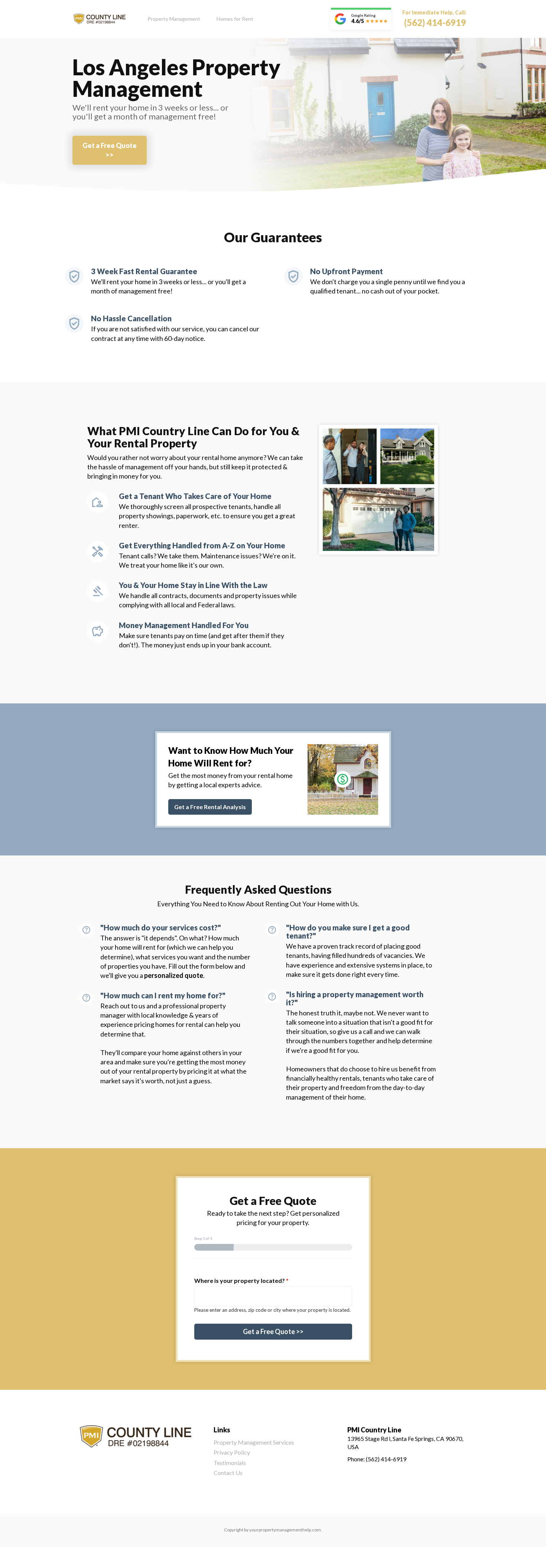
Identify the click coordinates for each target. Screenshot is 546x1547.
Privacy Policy (232, 1452)
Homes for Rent (235, 19)
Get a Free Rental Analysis (210, 806)
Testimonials (230, 1462)
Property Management (173, 19)
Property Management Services (254, 1442)
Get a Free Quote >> (109, 150)
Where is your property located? (241, 1280)
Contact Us (228, 1472)
